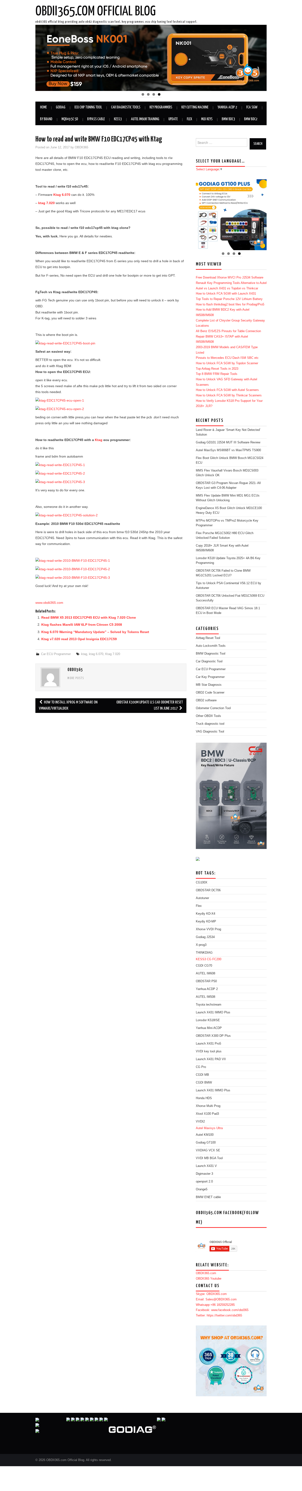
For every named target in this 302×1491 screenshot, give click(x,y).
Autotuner (202, 898)
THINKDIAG (204, 952)
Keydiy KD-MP (206, 921)
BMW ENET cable (208, 1197)
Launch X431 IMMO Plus (213, 1012)
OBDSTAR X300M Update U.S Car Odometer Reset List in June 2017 (149, 705)
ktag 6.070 (96, 654)
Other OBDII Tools (208, 716)
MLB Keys (207, 119)
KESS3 (118, 119)
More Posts (75, 678)
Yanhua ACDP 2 (227, 107)
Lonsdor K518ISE (208, 1020)
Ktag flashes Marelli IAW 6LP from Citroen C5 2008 (81, 624)
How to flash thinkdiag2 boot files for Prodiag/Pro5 (230, 304)
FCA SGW (251, 107)
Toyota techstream (208, 1004)
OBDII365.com (206, 1273)
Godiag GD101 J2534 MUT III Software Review (228, 442)
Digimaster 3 (204, 1173)
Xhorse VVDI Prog (208, 929)
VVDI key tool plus (209, 1051)
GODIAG (60, 107)
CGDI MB (202, 1074)
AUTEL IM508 (205, 996)
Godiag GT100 (206, 1142)
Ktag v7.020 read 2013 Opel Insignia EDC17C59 (79, 639)
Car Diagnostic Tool (209, 661)
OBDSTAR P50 (206, 981)
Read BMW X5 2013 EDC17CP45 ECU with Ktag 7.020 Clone (88, 617)
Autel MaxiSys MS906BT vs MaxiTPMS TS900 (228, 450)
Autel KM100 (205, 1134)
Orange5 (201, 1189)
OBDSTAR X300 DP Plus (213, 1035)
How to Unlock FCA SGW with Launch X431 (226, 293)
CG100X (201, 882)
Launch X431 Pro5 (208, 1043)
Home (43, 107)
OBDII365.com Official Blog (95, 11)
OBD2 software (206, 700)
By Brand (46, 119)
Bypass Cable (96, 119)
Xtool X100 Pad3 (207, 1113)
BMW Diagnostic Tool (210, 653)
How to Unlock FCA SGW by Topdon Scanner (227, 363)
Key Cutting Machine (194, 107)
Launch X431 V (206, 1166)
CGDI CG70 (204, 965)
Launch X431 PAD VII (211, 1059)
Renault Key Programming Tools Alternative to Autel (231, 283)
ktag (84, 654)
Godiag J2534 (205, 937)
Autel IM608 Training (145, 119)
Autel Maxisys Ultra (209, 1128)
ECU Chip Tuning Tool (88, 107)
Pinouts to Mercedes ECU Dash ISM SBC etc (227, 358)
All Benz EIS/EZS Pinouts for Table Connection (228, 331)
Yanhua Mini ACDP (209, 1028)
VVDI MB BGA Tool (209, 1158)
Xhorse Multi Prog (208, 1106)
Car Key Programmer (210, 677)
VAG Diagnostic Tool (210, 731)
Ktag (98, 440)
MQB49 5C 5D (70, 119)
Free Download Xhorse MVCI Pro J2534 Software (229, 277)
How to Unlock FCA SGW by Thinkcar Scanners (229, 395)
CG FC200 (214, 959)
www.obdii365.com (49, 602)
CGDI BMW (204, 1082)
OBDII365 (81, 147)
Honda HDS (204, 1098)
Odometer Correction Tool (213, 708)
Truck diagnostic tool (210, 723)
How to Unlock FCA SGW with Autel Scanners (227, 390)
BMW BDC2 (250, 119)
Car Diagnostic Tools (125, 107)
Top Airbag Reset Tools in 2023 (217, 368)
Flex (189, 119)
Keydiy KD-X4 (205, 913)
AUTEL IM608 (205, 973)
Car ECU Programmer (56, 654)
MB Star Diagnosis (209, 684)
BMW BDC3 (228, 119)
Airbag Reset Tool (208, 638)
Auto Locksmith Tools (211, 645)
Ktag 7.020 (112, 654)
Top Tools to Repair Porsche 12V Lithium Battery (229, 299)
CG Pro (201, 1067)
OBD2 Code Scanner (210, 692)
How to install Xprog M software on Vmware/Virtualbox (68, 705)
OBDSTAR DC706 (208, 890)
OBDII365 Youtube (208, 1278)
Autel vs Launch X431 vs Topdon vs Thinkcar (227, 288)
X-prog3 (201, 945)
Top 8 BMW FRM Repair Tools (216, 374)
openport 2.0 (204, 1181)
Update (173, 119)
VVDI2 (200, 1121)
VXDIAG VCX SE (208, 1150)
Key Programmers (161, 107)
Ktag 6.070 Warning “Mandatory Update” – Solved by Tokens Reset (95, 632)
